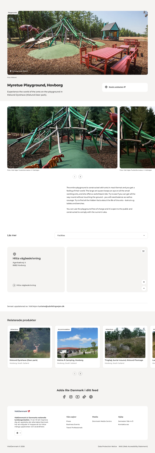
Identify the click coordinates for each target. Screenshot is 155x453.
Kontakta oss (123, 424)
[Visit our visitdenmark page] (78, 397)
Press (68, 421)
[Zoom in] (144, 282)
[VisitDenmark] (22, 411)
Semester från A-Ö (125, 421)
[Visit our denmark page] (64, 397)
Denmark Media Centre (102, 421)
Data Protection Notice (107, 446)
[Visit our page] (71, 397)
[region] (107, 269)
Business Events (73, 424)
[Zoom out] (144, 288)
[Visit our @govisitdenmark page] (84, 397)
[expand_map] (143, 251)
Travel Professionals (74, 428)
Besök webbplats (116, 87)
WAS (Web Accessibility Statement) (133, 446)
